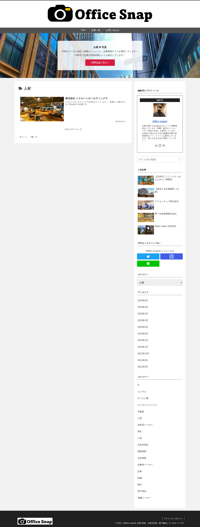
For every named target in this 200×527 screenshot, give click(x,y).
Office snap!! (159, 121)
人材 (140, 418)
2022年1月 (143, 347)
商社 (140, 431)
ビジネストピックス (147, 405)
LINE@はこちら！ (100, 62)
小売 (140, 438)
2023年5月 (143, 307)
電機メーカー (144, 498)
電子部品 (142, 491)
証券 (140, 471)
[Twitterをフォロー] (156, 145)
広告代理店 (143, 445)
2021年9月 (143, 360)
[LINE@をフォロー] (163, 145)
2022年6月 (143, 327)
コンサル (142, 391)
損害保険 (142, 451)
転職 (140, 478)
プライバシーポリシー (173, 518)
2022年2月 (143, 340)
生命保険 (142, 458)
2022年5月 (143, 334)
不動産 (141, 411)
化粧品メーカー (145, 425)
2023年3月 (143, 314)
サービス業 (143, 398)
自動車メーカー (145, 464)
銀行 (140, 484)
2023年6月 (143, 300)
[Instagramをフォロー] (159, 145)
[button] (180, 159)
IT (138, 385)
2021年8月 (143, 367)
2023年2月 (143, 320)
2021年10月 (143, 353)
